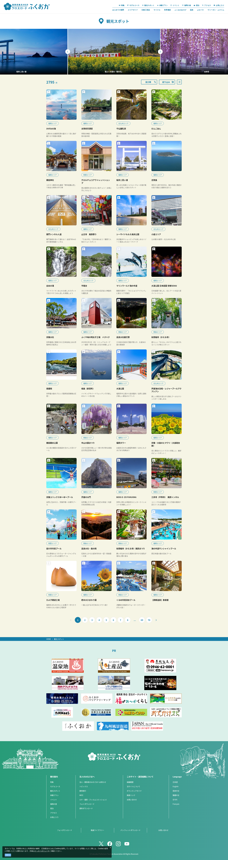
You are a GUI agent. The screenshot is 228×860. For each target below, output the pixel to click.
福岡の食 (53, 804)
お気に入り (54, 817)
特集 (52, 782)
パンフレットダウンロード (130, 830)
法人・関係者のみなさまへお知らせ (92, 782)
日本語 (175, 782)
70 (149, 620)
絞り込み (166, 82)
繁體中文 (176, 795)
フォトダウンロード (86, 804)
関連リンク (131, 795)
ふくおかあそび (180, 10)
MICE (81, 795)
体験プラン (54, 795)
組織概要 (130, 782)
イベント (53, 799)
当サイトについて (133, 786)
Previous (67, 51)
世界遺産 (167, 10)
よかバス (200, 10)
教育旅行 (82, 791)
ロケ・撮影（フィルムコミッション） (93, 799)
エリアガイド (133, 10)
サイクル (157, 10)
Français (176, 804)
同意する (8, 855)
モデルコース (55, 786)
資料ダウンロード (86, 808)
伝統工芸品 (146, 10)
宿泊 (52, 808)
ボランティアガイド (134, 791)
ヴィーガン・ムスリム (216, 10)
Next (160, 51)
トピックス (83, 786)
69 (142, 620)
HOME (48, 639)
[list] (179, 82)
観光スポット (59, 639)
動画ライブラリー (97, 830)
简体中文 (176, 791)
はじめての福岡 (118, 10)
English (175, 786)
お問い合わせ (132, 799)
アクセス (53, 813)
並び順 (148, 82)
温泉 (191, 10)
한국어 (175, 799)
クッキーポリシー (41, 851)
